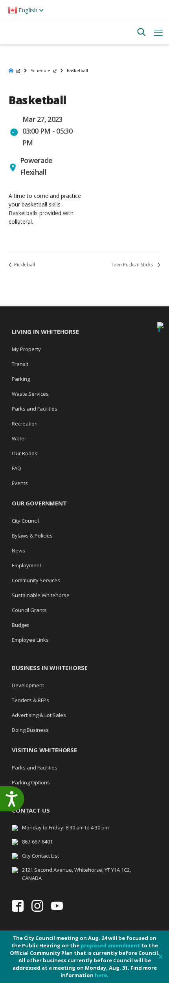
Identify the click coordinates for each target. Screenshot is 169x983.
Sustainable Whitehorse (41, 595)
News (18, 550)
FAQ (16, 468)
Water (19, 438)
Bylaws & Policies (32, 535)
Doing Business (30, 729)
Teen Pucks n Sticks (132, 264)
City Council (25, 520)
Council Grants (29, 610)
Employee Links (30, 639)
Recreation (25, 423)
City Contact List (40, 855)
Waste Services (30, 393)
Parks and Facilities (34, 408)
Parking (21, 378)
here (101, 975)
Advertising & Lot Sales (39, 715)
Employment (26, 565)
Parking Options (31, 782)
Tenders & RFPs (30, 700)
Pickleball (24, 264)
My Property (26, 349)
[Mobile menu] (158, 32)
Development (28, 685)
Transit (20, 363)
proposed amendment (110, 945)
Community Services (36, 580)
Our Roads (24, 453)
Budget (20, 624)
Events (20, 483)
